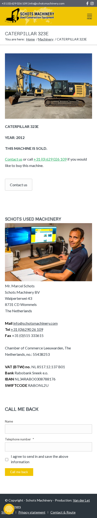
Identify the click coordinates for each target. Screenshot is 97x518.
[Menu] (89, 15)
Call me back (19, 472)
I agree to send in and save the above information (39, 459)
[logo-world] (40, 16)
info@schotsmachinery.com (47, 3)
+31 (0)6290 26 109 (27, 329)
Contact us (13, 159)
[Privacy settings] (9, 509)
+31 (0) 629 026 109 (14, 3)
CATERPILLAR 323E (26, 33)
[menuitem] (89, 16)
